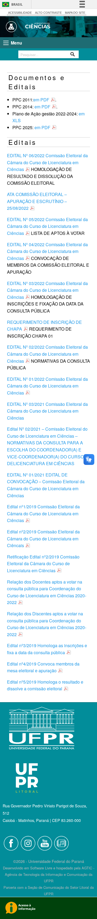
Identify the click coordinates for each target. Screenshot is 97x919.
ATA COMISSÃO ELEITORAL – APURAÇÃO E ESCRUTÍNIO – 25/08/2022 (37, 201)
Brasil (17, 4)
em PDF (41, 100)
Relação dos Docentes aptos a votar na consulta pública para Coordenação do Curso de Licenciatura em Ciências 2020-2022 (46, 592)
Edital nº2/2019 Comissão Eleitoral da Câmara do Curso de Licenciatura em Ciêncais (43, 538)
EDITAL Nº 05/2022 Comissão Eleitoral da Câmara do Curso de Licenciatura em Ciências (47, 226)
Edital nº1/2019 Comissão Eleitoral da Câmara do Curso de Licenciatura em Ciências (43, 513)
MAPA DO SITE (75, 12)
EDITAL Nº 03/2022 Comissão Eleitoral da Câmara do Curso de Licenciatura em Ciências (47, 290)
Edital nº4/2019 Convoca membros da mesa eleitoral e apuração (43, 667)
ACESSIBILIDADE (20, 12)
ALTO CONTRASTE (48, 12)
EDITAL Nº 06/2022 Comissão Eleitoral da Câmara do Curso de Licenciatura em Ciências (47, 162)
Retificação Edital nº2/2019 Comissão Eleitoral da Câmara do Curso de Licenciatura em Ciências (43, 564)
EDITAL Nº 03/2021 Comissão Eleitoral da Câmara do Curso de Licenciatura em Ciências (47, 411)
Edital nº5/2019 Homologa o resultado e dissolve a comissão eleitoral (45, 685)
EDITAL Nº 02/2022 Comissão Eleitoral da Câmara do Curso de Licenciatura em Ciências (47, 354)
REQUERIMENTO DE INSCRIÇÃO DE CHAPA (44, 325)
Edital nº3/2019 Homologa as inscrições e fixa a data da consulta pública (47, 649)
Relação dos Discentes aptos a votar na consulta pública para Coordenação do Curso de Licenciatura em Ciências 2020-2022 (46, 624)
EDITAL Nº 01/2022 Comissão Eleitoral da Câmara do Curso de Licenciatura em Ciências (47, 386)
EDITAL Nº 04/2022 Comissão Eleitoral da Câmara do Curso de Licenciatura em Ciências (47, 251)
